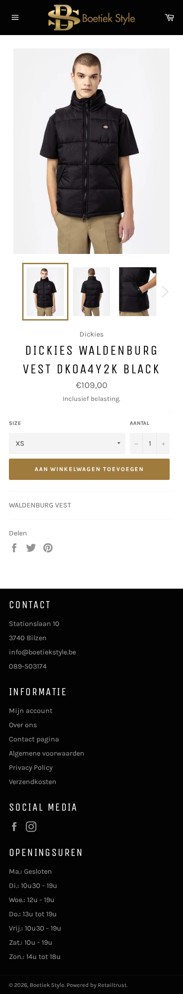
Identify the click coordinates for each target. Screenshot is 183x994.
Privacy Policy (30, 767)
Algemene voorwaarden (46, 753)
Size (15, 423)
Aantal (139, 423)
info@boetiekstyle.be (42, 652)
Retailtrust (112, 985)
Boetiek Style (47, 985)
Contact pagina (34, 739)
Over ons (23, 725)
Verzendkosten (32, 781)
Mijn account (30, 710)
